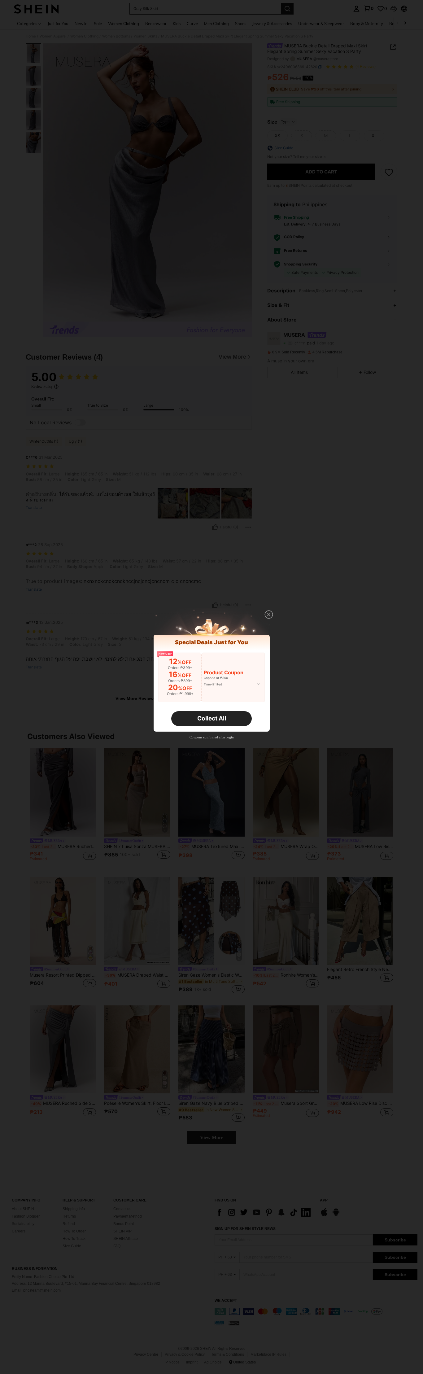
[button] (268, 614)
